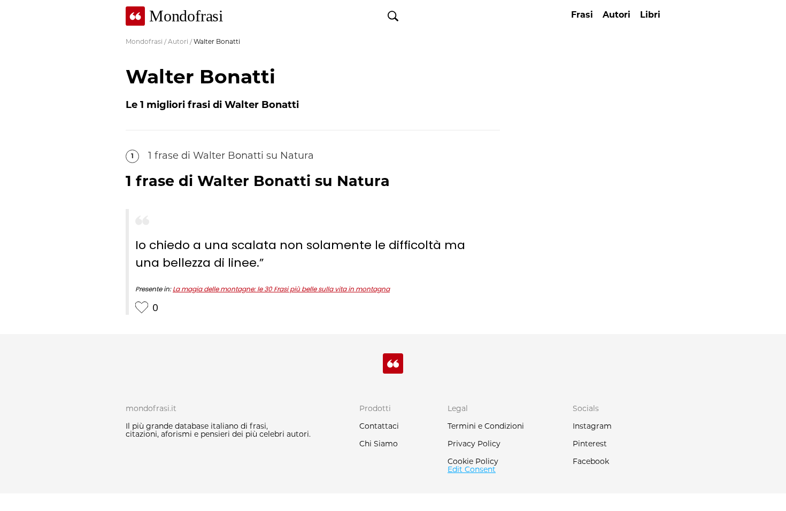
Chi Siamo (378, 444)
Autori (178, 42)
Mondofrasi (144, 42)
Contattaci (379, 427)
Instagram (592, 427)
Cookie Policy (473, 462)
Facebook (591, 462)
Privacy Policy (474, 444)
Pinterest (590, 444)
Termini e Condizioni (486, 427)
